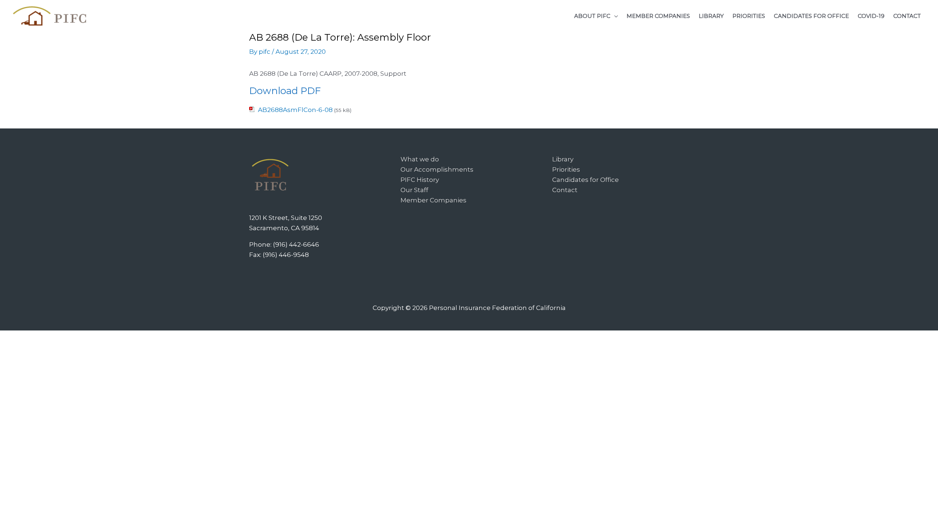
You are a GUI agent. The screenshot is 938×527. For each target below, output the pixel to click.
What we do (419, 159)
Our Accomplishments (436, 169)
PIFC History (419, 179)
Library (562, 159)
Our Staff (414, 190)
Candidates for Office (585, 179)
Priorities (566, 169)
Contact (564, 190)
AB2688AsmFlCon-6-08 (295, 109)
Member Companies (433, 200)
